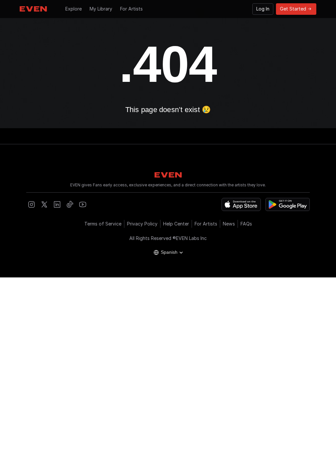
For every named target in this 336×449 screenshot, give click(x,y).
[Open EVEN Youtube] (82, 204)
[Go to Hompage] (33, 9)
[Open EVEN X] (44, 204)
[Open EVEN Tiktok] (70, 204)
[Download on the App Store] (241, 204)
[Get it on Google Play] (287, 204)
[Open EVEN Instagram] (31, 204)
